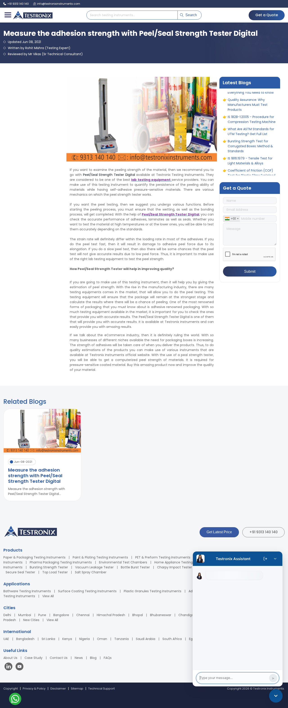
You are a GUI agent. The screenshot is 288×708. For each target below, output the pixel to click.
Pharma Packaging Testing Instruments (61, 562)
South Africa (172, 639)
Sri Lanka (48, 639)
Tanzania (121, 639)
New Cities (31, 620)
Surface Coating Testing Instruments (87, 591)
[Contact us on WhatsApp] (15, 699)
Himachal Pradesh (111, 615)
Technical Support (101, 688)
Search (191, 15)
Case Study (34, 658)
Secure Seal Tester (20, 572)
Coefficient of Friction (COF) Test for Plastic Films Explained (251, 159)
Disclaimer (58, 688)
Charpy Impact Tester (174, 567)
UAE (6, 639)
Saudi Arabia (145, 639)
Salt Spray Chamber (90, 572)
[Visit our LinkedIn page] (9, 667)
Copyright (10, 688)
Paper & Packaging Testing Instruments (34, 557)
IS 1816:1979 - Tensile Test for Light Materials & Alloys (250, 147)
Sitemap (77, 688)
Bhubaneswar (160, 615)
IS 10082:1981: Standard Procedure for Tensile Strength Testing (252, 174)
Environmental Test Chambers (123, 562)
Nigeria (84, 639)
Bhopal (137, 615)
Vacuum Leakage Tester (94, 567)
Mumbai (24, 615)
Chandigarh (187, 615)
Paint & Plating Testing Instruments (100, 557)
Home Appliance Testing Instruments (183, 562)
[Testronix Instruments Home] (32, 15)
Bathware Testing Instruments (27, 591)
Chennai (83, 615)
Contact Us (59, 658)
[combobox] (231, 219)
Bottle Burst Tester (135, 567)
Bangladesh (25, 639)
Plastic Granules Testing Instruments (152, 591)
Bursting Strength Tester (49, 567)
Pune (42, 615)
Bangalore (61, 615)
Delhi (7, 615)
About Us (10, 658)
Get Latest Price (219, 532)
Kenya (67, 639)
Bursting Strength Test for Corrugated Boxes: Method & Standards (250, 132)
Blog (93, 658)
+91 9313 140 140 (263, 532)
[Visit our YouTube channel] (19, 667)
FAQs (108, 658)
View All (48, 596)
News (79, 658)
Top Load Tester (55, 572)
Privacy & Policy (34, 688)
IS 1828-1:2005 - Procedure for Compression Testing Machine (252, 105)
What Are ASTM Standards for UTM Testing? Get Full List (251, 118)
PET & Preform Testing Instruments (162, 557)
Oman (102, 639)
